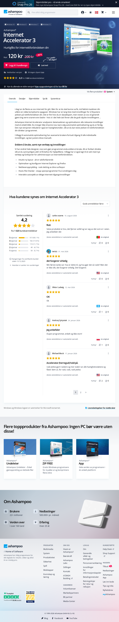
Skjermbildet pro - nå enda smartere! (53, 2)
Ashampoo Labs (68, 561)
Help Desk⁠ (107, 549)
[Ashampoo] (13, 546)
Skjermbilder (34, 98)
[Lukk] (116, 2)
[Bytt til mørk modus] (90, 12)
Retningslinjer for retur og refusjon (89, 584)
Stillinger (67, 567)
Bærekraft (67, 556)
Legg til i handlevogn (18, 65)
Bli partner (68, 597)
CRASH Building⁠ (66, 577)
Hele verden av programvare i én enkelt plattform (92, 468)
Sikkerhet (47, 561)
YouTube (73, 618)
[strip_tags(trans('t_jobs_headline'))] (30, 597)
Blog (46, 618)
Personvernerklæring (90, 563)
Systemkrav (55, 98)
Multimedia (48, 549)
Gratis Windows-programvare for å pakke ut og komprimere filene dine (56, 470)
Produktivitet (49, 557)
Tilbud (107, 566)
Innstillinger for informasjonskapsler (90, 570)
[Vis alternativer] (108, 215)
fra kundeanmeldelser (31, 78)
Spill (45, 566)
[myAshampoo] (83, 12)
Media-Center (69, 601)
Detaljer (22, 98)
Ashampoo (109, 594)
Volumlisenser (69, 588)
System (46, 553)
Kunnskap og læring (49, 575)
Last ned (44, 65)
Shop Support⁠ (109, 553)
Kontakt (66, 571)
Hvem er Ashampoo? (68, 550)
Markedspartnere (70, 593)
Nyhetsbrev (108, 590)
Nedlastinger (108, 570)
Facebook (59, 618)
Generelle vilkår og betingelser (88, 556)
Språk (45, 98)
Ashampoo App (107, 576)
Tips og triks (108, 586)
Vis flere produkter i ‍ (99, 91)
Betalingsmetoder (90, 577)
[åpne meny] (113, 12)
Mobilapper (48, 570)
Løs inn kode (108, 581)
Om (84, 549)
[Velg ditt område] (96, 12)
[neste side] (86, 392)
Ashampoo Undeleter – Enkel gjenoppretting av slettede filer (20, 468)
